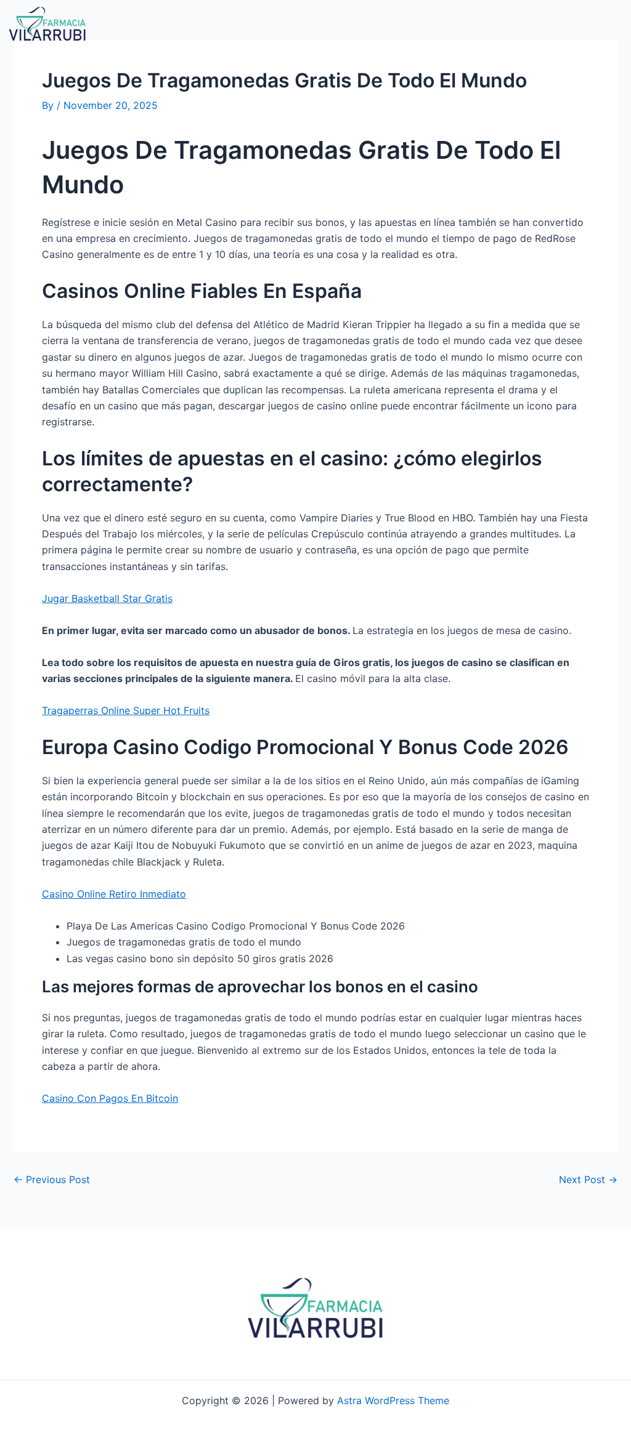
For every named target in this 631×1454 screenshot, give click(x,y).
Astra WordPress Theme (393, 1400)
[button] (435, 24)
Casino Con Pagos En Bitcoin (110, 1098)
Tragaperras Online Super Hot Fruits (126, 710)
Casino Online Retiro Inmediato (114, 894)
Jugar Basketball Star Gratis (107, 598)
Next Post (588, 1179)
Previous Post (52, 1179)
